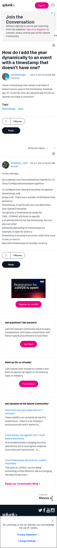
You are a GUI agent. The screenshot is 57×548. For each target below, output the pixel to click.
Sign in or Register (36, 29)
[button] (53, 46)
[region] (28, 532)
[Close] (52, 520)
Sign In (41, 5)
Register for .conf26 (28, 304)
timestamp (8, 108)
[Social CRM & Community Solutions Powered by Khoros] (46, 497)
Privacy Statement (26, 534)
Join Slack (28, 344)
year (21, 108)
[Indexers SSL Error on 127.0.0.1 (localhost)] (48, 148)
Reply (11, 130)
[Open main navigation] (53, 5)
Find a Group (28, 383)
